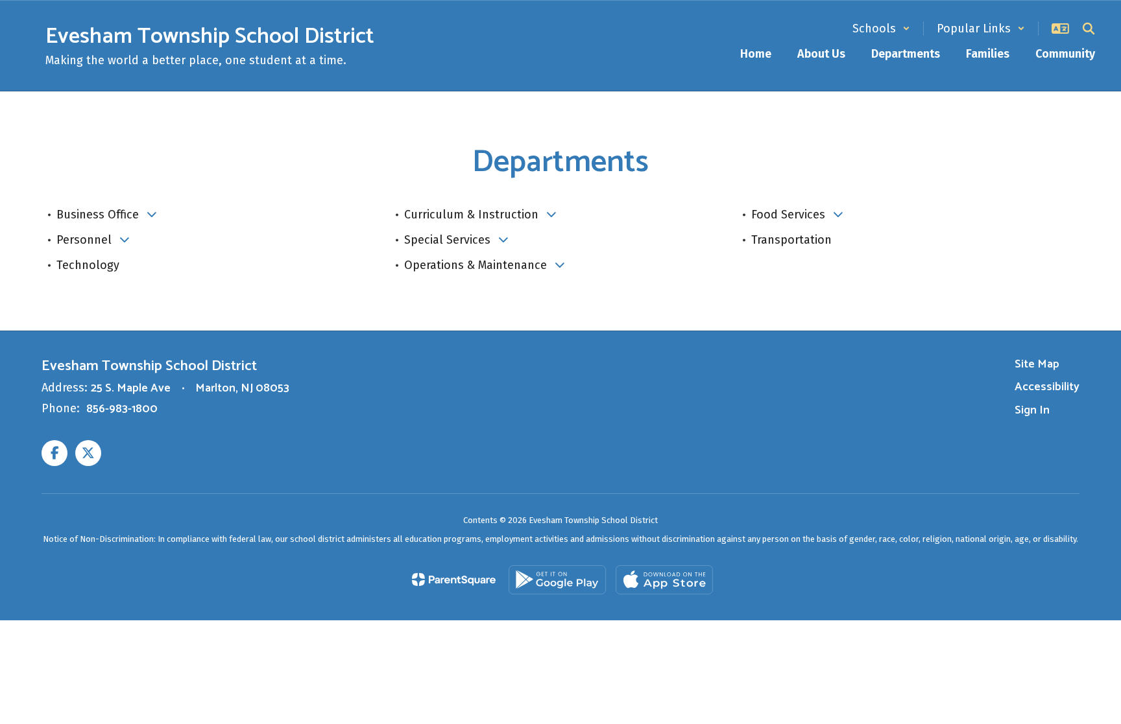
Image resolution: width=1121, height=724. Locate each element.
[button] (881, 28)
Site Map (1037, 364)
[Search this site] (1088, 28)
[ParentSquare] (454, 579)
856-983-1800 (122, 409)
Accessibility (1047, 387)
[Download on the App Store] (664, 579)
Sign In (1032, 410)
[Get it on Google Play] (557, 579)
